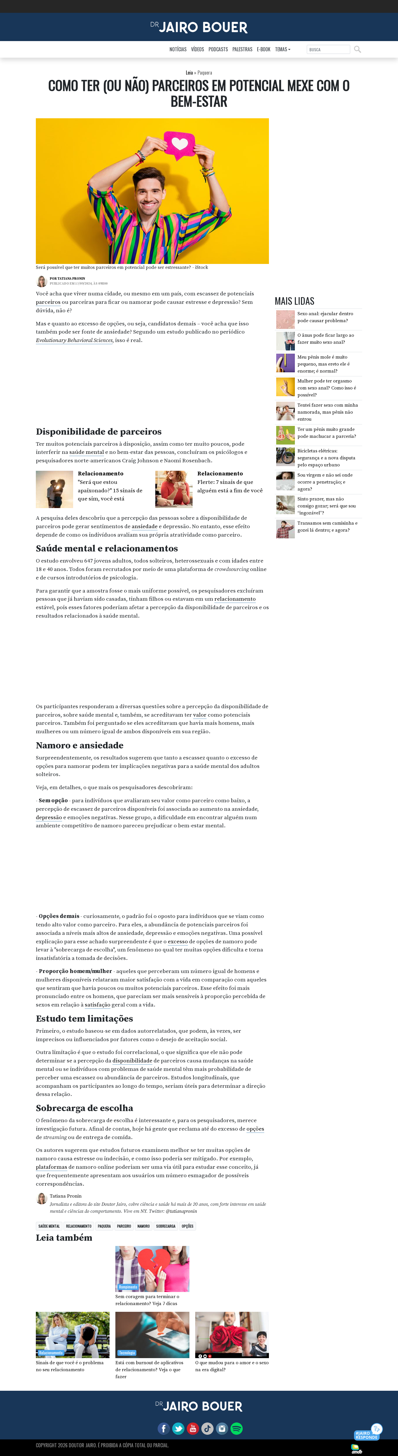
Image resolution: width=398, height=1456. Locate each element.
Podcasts (218, 49)
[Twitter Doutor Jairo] (177, 1428)
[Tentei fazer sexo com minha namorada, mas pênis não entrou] (285, 411)
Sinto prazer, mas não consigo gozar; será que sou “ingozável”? (326, 506)
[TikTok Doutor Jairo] (206, 1428)
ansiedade (145, 526)
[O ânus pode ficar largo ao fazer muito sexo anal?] (285, 341)
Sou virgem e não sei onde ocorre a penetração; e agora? (325, 482)
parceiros (48, 302)
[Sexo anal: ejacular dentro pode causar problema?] (285, 319)
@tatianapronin (181, 1211)
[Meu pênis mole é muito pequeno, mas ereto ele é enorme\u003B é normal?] (285, 363)
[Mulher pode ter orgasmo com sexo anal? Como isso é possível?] (285, 386)
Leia (189, 72)
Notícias (178, 49)
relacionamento (235, 598)
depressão (49, 817)
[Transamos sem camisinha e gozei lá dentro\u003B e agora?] (285, 529)
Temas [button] (281, 49)
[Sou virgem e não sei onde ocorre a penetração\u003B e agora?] (285, 481)
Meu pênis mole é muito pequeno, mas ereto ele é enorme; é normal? (323, 364)
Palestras (242, 49)
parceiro (124, 1226)
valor (200, 714)
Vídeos (197, 49)
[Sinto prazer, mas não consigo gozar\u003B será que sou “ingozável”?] (285, 504)
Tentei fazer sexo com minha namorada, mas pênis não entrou (327, 412)
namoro (144, 1226)
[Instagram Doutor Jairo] (221, 1428)
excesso (178, 941)
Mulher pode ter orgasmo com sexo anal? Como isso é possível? (326, 388)
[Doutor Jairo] (199, 26)
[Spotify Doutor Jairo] (235, 1428)
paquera (104, 1226)
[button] (368, 1432)
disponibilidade (132, 1060)
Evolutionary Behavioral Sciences (74, 340)
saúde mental (86, 452)
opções (255, 1128)
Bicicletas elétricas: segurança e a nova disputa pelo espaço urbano (326, 458)
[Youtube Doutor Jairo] (191, 1428)
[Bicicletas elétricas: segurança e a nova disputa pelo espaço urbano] (285, 456)
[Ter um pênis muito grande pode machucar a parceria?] (285, 435)
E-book (263, 49)
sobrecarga (165, 1226)
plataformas (51, 1167)
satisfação (97, 1004)
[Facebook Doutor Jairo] (162, 1428)
